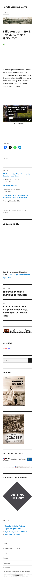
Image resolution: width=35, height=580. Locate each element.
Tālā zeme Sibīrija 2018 (10, 186)
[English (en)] (6, 348)
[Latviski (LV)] (3, 348)
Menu (6, 13)
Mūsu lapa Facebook (12, 534)
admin (7, 210)
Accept (17, 575)
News (5, 544)
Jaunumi (6, 212)
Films (5, 553)
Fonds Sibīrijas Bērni (15, 7)
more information (19, 573)
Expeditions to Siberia (11, 548)
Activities (6, 568)
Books (5, 558)
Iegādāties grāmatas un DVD (16, 531)
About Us (6, 563)
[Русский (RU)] (9, 348)
